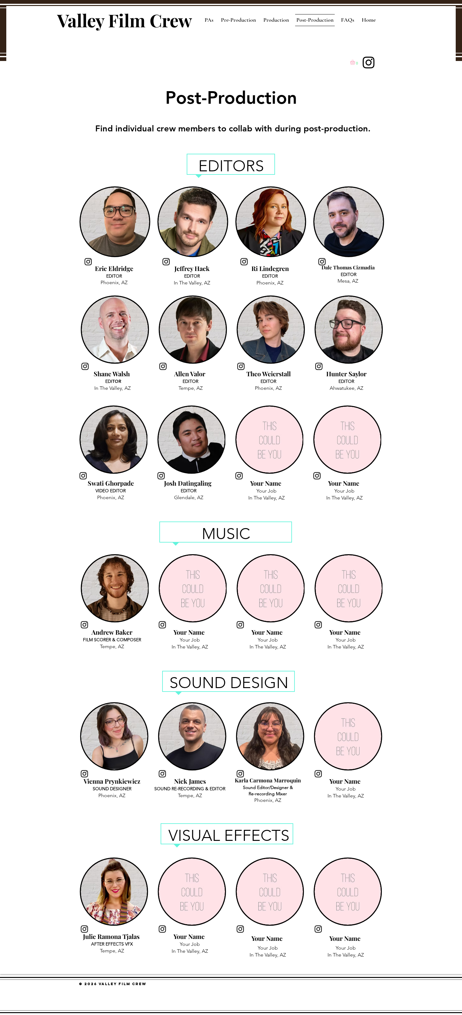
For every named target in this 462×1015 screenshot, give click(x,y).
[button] (355, 62)
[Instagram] (369, 62)
